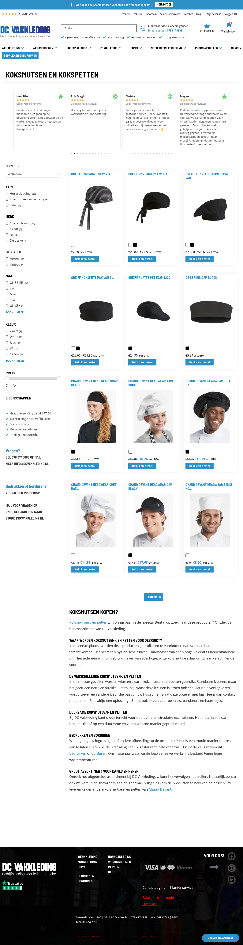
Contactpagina (153, 887)
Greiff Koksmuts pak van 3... (92, 277)
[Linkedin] (232, 880)
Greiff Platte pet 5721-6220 (149, 277)
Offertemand (207, 30)
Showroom (151, 14)
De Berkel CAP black (201, 277)
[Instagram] (232, 868)
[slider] (7, 378)
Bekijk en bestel (85, 259)
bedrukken (77, 753)
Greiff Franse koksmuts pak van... (207, 176)
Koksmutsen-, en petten (88, 622)
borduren (98, 753)
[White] (130, 452)
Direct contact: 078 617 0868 (165, 30)
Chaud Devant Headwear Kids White (150, 383)
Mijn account (214, 14)
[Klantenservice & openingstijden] (142, 28)
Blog (198, 14)
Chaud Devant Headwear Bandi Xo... (208, 486)
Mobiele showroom (169, 14)
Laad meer (153, 597)
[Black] (187, 348)
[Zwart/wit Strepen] (73, 245)
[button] (13, 48)
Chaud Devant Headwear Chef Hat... (208, 383)
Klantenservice (181, 887)
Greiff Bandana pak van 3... (91, 174)
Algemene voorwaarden (89, 936)
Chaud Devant (160, 789)
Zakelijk (137, 14)
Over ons (126, 14)
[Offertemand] (207, 25)
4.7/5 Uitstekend (28, 14)
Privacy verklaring (148, 936)
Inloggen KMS (231, 14)
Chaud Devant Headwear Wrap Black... (94, 383)
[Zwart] (135, 245)
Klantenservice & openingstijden (168, 26)
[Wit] (130, 245)
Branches (188, 14)
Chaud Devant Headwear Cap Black (150, 486)
